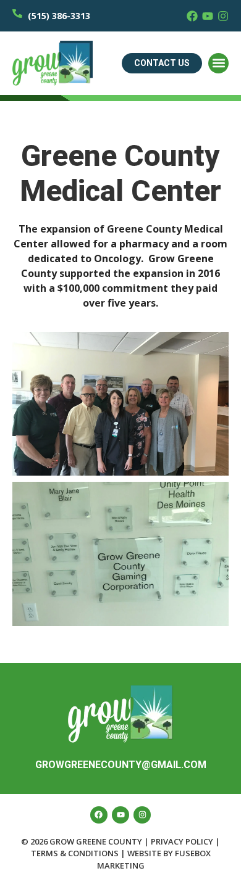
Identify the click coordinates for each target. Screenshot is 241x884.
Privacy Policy (182, 841)
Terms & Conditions (75, 853)
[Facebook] (192, 16)
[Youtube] (207, 16)
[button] (218, 63)
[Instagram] (223, 16)
